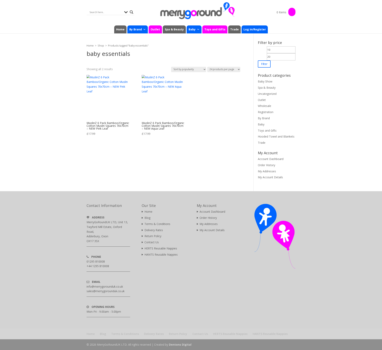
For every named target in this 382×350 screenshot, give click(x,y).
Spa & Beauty (174, 29)
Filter (264, 64)
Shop (101, 45)
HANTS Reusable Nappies (161, 254)
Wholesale (264, 106)
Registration (265, 112)
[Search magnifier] (131, 12)
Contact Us (151, 242)
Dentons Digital (180, 344)
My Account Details (270, 177)
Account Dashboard (271, 159)
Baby (261, 124)
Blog (147, 218)
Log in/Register (255, 29)
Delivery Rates (153, 230)
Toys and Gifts (214, 29)
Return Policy (152, 236)
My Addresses (267, 171)
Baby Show (265, 81)
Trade (234, 29)
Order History (266, 165)
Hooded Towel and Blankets (276, 136)
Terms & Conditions (157, 224)
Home (120, 29)
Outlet (155, 29)
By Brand (264, 118)
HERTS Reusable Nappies (160, 248)
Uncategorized (267, 94)
